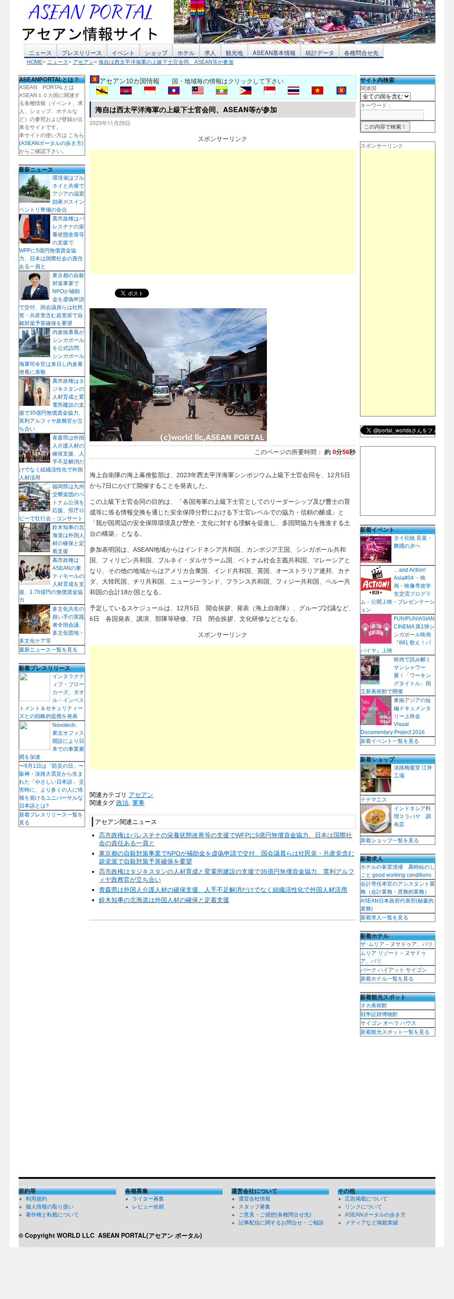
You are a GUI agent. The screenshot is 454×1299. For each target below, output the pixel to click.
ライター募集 (148, 1199)
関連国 (368, 88)
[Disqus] (223, 1051)
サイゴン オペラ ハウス (388, 1023)
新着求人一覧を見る (384, 917)
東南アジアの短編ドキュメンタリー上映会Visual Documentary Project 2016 (395, 716)
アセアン (141, 794)
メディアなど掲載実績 (371, 1223)
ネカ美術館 (373, 1005)
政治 (122, 802)
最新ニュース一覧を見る (48, 650)
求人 (210, 52)
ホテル (186, 52)
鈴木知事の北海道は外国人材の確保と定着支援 (164, 899)
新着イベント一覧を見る (389, 741)
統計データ (319, 52)
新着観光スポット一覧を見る (395, 1032)
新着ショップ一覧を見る (389, 840)
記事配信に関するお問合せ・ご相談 (281, 1223)
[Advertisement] (223, 211)
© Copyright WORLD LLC (58, 1235)
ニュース (40, 52)
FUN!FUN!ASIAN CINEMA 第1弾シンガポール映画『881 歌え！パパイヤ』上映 (397, 635)
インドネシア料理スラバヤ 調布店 (412, 816)
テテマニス (373, 800)
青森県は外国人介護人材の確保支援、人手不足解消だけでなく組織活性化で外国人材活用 (223, 889)
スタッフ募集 (254, 1207)
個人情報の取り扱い (50, 1207)
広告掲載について (366, 1199)
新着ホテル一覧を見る (387, 979)
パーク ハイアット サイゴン (393, 970)
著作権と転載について (52, 1215)
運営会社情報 (254, 1199)
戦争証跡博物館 (379, 1014)
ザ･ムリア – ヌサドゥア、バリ (396, 944)
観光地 (234, 52)
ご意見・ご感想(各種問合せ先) (275, 1215)
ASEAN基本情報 (274, 52)
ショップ (156, 52)
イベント (123, 52)
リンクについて (363, 1207)
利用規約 (36, 1199)
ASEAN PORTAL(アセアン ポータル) (150, 1235)
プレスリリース (82, 52)
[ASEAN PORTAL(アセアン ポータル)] (96, 21)
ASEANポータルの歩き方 (375, 1215)
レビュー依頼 (148, 1207)
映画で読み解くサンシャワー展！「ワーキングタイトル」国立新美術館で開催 (395, 675)
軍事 (138, 802)
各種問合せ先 (361, 52)
